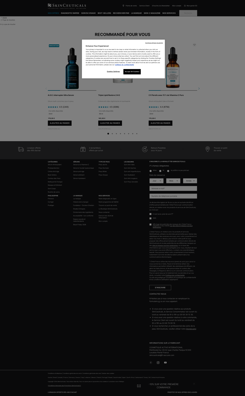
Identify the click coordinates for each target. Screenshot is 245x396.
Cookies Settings (113, 71)
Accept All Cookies (132, 71)
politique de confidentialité (124, 65)
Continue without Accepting (154, 43)
